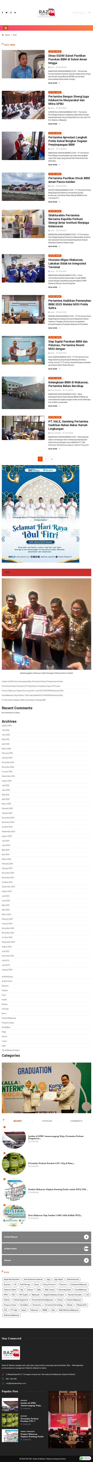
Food (4, 995)
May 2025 (5, 795)
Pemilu (60, 1300)
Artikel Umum (55, 51)
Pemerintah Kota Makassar (42, 1300)
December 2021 (8, 956)
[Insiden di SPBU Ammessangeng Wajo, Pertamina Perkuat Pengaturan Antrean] (10, 1404)
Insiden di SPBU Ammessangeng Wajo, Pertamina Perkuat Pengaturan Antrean (32, 681)
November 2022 (8, 933)
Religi (4, 1032)
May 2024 (5, 850)
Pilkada (69, 1305)
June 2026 (6, 735)
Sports (4, 1036)
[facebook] (2, 13)
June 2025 (6, 790)
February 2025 (7, 808)
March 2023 (6, 914)
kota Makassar (81, 1290)
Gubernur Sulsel (10, 1290)
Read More (52, 83)
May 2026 (5, 739)
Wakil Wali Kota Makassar (68, 1310)
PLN (5, 1310)
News (4, 1013)
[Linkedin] (15, 13)
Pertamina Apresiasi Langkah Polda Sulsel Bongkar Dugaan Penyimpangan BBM (67, 141)
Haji (21, 1290)
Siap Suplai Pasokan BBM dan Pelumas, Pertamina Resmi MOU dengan (68, 345)
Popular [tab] (47, 1121)
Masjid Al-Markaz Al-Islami (54, 1295)
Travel (4, 1041)
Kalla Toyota (49, 1290)
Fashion (5, 990)
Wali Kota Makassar (11, 1315)
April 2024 (5, 855)
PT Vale (14, 1310)
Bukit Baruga (25, 1285)
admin (52, 67)
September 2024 (8, 831)
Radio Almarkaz (55, 390)
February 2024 (7, 864)
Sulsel (23, 1310)
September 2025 (8, 776)
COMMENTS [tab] (76, 1121)
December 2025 (8, 762)
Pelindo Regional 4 (21, 1300)
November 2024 (8, 822)
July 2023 (5, 896)
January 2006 (7, 970)
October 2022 (7, 937)
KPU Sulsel (23, 1295)
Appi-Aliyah (58, 1279)
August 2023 (7, 891)
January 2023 (7, 924)
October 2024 (7, 827)
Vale (53, 1310)
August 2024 (7, 836)
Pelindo (7, 1300)
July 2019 (5, 960)
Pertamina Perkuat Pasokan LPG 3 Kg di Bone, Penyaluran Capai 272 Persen (31, 686)
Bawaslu (7, 1285)
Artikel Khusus (7, 977)
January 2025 (7, 813)
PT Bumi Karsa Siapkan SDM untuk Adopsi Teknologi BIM (24, 700)
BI (15, 1285)
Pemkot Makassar (9, 1018)
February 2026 (7, 753)
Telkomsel (34, 1310)
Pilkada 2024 (81, 1305)
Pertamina (37, 1305)
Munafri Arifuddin (75, 1295)
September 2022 (8, 942)
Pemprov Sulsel (8, 1023)
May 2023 (5, 905)
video (4, 1046)
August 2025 (7, 781)
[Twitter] (6, 13)
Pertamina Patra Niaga (54, 1305)
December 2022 (8, 928)
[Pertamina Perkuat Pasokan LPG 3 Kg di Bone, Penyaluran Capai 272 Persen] (10, 1420)
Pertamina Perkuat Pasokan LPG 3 (30, 1419)
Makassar (36, 1295)
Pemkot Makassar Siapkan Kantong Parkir (32, 1435)
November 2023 (8, 878)
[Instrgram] (11, 13)
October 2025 (7, 772)
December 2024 (8, 818)
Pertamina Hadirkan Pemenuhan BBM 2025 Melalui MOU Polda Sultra (69, 304)
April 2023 (5, 910)
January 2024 (7, 868)
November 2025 (8, 767)
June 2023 (6, 901)
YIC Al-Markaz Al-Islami (11, 1050)
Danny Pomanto (49, 1285)
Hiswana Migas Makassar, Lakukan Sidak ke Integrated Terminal (67, 263)
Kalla (39, 1290)
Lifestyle (5, 1009)
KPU (13, 1295)
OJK (87, 1295)
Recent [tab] (18, 1121)
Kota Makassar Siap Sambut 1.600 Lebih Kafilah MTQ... (55, 1215)
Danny (36, 1285)
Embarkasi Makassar (79, 1285)
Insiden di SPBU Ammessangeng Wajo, (31, 1404)
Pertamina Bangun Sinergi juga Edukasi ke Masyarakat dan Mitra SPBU (68, 100)
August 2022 (7, 947)
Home (7, 35)
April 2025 (5, 799)
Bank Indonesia (73, 1279)
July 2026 (5, 730)
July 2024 (5, 841)
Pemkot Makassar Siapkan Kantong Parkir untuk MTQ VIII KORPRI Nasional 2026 (32, 691)
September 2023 (8, 887)
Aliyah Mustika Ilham (12, 1279)
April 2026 (5, 744)
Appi (48, 1279)
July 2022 (5, 951)
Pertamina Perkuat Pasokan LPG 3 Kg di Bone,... (51, 1163)
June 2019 (6, 965)
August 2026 (7, 726)
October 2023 (7, 882)
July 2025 (5, 785)
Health (4, 1000)
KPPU (6, 1295)
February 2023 (7, 919)
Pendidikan (6, 1027)
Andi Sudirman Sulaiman (33, 1279)
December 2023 (8, 873)
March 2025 (6, 804)
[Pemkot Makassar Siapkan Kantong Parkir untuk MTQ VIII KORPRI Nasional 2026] (10, 1435)
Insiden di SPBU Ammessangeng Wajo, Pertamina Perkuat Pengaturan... (56, 1137)
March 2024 (6, 859)
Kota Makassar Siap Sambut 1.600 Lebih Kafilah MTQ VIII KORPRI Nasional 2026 (32, 695)
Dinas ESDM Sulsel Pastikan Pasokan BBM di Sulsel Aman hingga (67, 59)
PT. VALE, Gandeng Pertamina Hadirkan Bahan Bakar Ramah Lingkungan (68, 425)
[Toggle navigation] (6, 28)
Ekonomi (5, 986)
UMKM (44, 1310)
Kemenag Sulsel (65, 1290)
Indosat (30, 1290)
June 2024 (6, 845)
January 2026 (7, 758)
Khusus (5, 1004)
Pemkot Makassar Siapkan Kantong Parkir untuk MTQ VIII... (58, 1189)
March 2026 (6, 749)
